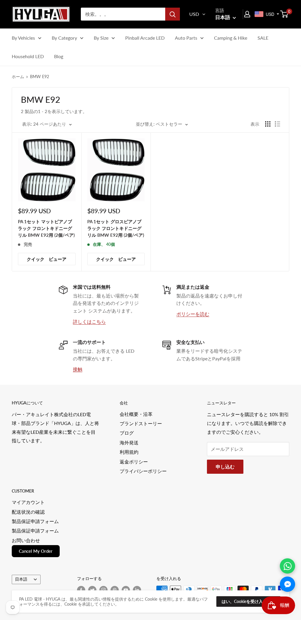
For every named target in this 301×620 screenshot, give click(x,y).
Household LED (28, 56)
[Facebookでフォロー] (81, 590)
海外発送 (129, 442)
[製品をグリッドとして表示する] (267, 124)
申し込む (225, 466)
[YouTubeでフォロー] (126, 590)
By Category (64, 38)
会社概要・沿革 (136, 414)
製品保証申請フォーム (35, 521)
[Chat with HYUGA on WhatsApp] (287, 566)
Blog (58, 56)
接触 (77, 369)
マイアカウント (28, 502)
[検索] (172, 14)
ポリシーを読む (192, 314)
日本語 (21, 579)
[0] (284, 14)
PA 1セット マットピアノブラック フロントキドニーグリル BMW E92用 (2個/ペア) (46, 228)
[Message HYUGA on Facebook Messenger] (287, 584)
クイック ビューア (46, 259)
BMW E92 (39, 76)
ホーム (18, 76)
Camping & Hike (230, 38)
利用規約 (129, 452)
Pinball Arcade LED (145, 38)
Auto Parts (186, 38)
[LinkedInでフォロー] (137, 590)
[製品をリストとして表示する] (277, 124)
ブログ (127, 433)
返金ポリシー (134, 461)
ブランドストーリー (141, 423)
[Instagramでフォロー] (103, 590)
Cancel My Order (36, 551)
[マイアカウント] (247, 14)
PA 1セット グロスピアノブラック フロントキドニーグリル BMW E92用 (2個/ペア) (115, 228)
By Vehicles (23, 38)
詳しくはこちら (89, 321)
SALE (262, 38)
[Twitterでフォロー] (92, 590)
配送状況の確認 (28, 512)
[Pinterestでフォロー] (115, 590)
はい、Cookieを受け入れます (248, 601)
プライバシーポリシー (143, 471)
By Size (101, 38)
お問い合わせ (26, 540)
